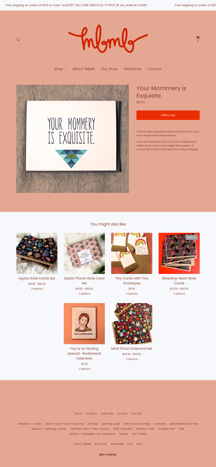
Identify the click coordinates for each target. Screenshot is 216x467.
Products (91, 413)
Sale (181, 429)
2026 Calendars (123, 429)
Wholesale (132, 69)
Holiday (123, 434)
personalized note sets (184, 424)
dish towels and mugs (137, 424)
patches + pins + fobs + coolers (90, 429)
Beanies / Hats (145, 429)
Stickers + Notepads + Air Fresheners (92, 434)
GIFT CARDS (139, 434)
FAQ (130, 444)
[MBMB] (108, 40)
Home (78, 413)
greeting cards (111, 424)
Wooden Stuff (166, 429)
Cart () (136, 413)
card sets (160, 424)
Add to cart (168, 115)
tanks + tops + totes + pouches (64, 424)
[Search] (18, 40)
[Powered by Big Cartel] (108, 454)
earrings (93, 424)
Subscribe (107, 413)
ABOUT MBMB (84, 69)
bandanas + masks (29, 424)
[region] (108, 5)
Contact (155, 69)
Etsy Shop (109, 69)
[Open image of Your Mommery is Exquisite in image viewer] (72, 139)
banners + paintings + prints (49, 429)
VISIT (139, 444)
